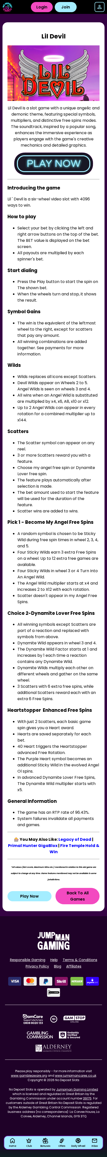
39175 (87, 1098)
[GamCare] (33, 1019)
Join (65, 7)
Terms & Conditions (80, 959)
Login (41, 7)
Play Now (29, 896)
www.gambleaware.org (29, 1075)
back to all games (78, 896)
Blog (57, 966)
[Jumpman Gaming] (53, 948)
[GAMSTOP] (74, 1019)
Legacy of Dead (74, 839)
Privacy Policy (37, 966)
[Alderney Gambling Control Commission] (54, 1048)
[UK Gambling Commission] (40, 1035)
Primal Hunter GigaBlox (32, 845)
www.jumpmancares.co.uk (75, 1075)
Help (54, 959)
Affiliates (73, 966)
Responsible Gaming (27, 959)
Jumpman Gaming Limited (77, 1089)
